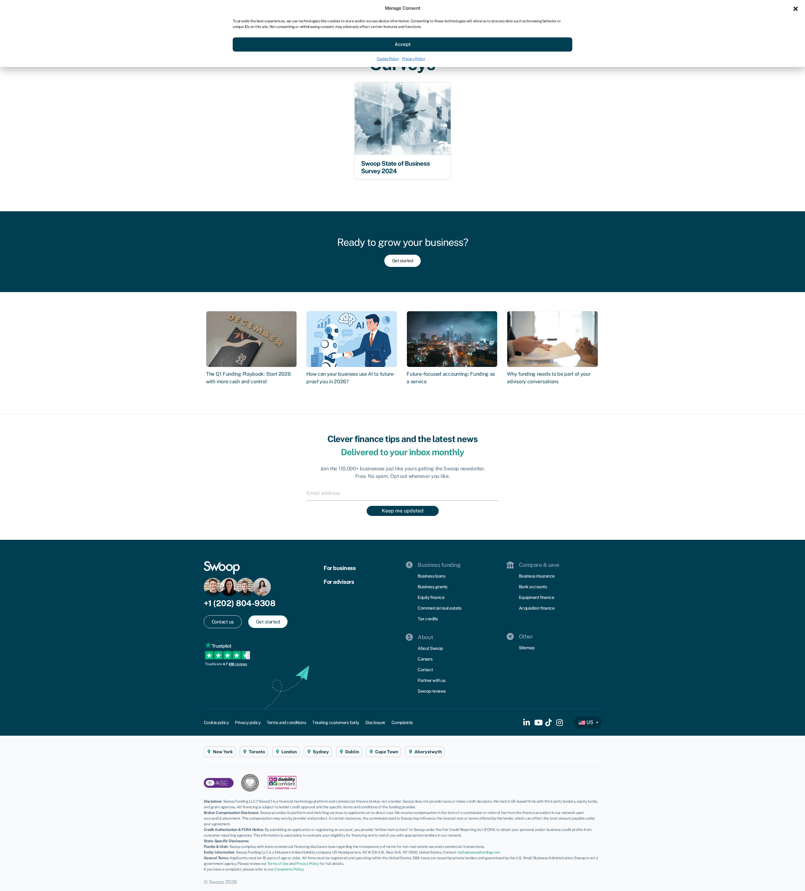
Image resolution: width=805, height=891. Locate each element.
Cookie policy (216, 722)
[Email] (402, 493)
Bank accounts (533, 586)
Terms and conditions (286, 722)
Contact (425, 669)
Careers (425, 658)
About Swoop (430, 648)
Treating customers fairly (335, 722)
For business (339, 568)
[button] (795, 8)
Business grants (432, 586)
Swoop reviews (432, 691)
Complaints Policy (288, 869)
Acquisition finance (537, 608)
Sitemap (527, 647)
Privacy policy (247, 722)
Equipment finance (536, 597)
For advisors (339, 581)
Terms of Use (277, 863)
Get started (402, 260)
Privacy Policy (413, 59)
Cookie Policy (388, 59)
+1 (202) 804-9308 (239, 603)
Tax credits (428, 618)
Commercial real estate (439, 608)
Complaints (402, 722)
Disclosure (375, 722)
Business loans (431, 575)
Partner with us (432, 680)
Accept (403, 44)
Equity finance (431, 597)
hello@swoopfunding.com (479, 852)
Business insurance (537, 575)
